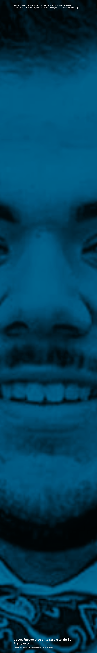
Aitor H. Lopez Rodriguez (21, 647)
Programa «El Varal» (40, 8)
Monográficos (54, 8)
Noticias (28, 8)
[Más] (77, 8)
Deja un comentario (49, 647)
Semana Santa (68, 8)
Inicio (16, 8)
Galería (21, 8)
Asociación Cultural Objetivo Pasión (27, 5)
